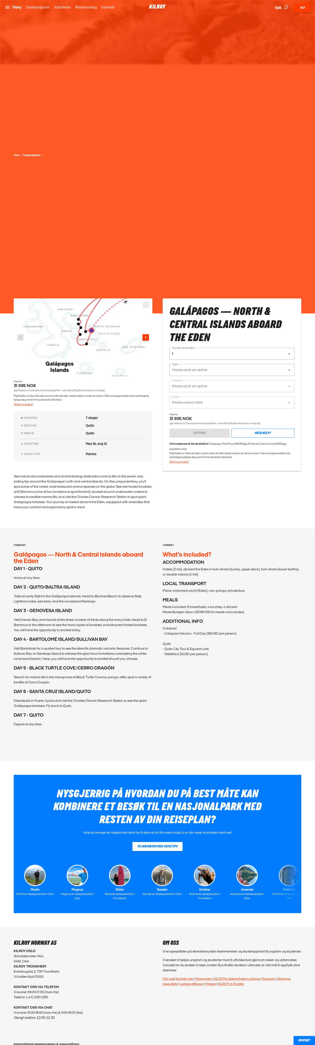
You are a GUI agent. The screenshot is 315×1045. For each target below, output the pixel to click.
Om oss (168, 979)
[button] (232, 354)
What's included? (23, 404)
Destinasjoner (38, 7)
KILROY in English (231, 984)
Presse (210, 984)
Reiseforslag (86, 7)
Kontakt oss (184, 979)
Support (268, 979)
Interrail (107, 7)
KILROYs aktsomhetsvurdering (237, 979)
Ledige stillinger (191, 984)
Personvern (203, 979)
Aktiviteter (62, 7)
